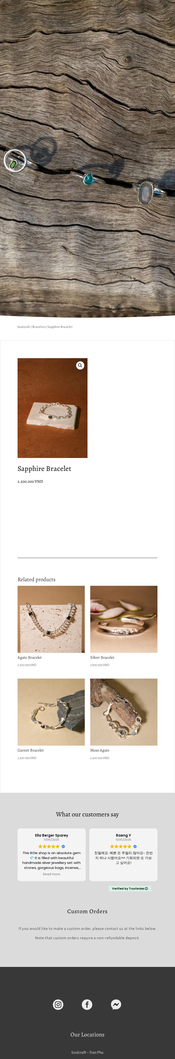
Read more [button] (51, 874)
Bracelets (39, 327)
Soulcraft (24, 327)
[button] (80, 365)
